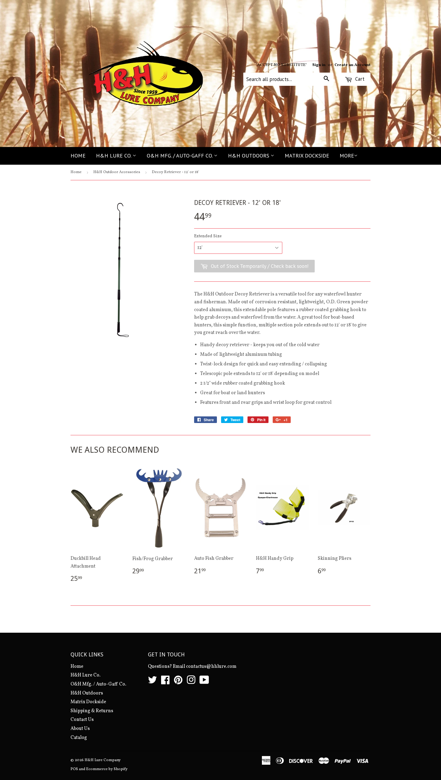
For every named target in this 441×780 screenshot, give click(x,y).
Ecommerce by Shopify (107, 769)
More (347, 155)
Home (78, 155)
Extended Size (208, 236)
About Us (80, 728)
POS (74, 769)
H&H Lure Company (103, 760)
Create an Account (352, 65)
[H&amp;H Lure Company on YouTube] (204, 682)
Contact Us (82, 719)
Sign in (319, 65)
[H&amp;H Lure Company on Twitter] (152, 682)
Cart (359, 79)
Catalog (78, 737)
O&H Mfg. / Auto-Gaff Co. (180, 155)
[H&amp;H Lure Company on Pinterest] (178, 682)
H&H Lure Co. (114, 155)
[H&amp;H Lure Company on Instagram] (191, 682)
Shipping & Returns (91, 711)
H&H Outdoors (249, 155)
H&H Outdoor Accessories (116, 172)
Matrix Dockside (307, 155)
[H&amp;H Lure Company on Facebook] (165, 682)
